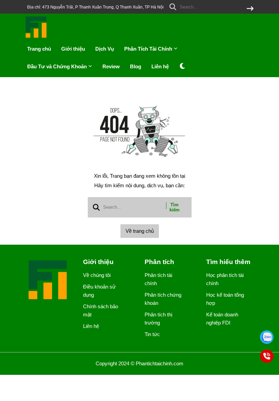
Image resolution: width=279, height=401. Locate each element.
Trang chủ (39, 49)
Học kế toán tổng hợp (225, 299)
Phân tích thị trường (158, 319)
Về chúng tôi (97, 275)
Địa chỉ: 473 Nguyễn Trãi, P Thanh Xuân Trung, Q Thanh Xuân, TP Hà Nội (95, 7)
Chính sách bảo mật (100, 310)
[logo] (36, 37)
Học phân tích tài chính (225, 279)
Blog (135, 66)
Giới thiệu (73, 49)
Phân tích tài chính (158, 279)
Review (111, 66)
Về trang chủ (140, 231)
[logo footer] (48, 280)
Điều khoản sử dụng (99, 291)
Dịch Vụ (104, 49)
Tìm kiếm (174, 207)
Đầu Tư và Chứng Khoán (57, 66)
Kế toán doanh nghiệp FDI (222, 319)
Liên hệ (160, 66)
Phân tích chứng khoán (163, 299)
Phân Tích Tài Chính (149, 49)
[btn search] (250, 9)
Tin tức (152, 334)
